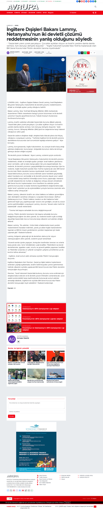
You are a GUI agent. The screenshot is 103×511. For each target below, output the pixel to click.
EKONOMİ (32, 12)
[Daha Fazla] (88, 52)
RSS (10, 498)
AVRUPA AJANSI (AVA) (86, 475)
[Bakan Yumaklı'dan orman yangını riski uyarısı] (17, 356)
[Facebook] (8, 490)
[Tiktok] (26, 490)
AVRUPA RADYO (84, 477)
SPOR (45, 12)
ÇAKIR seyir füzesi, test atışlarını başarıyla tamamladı (76, 506)
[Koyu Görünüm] (93, 13)
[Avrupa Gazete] (23, 6)
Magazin (50, 12)
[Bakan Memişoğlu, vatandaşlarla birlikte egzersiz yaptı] (17, 374)
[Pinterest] (14, 490)
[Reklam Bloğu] (36, 447)
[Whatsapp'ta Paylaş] (85, 52)
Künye (63, 479)
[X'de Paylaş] (82, 52)
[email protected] (25, 486)
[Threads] (29, 490)
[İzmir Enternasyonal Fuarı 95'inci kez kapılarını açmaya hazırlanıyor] (56, 356)
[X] (11, 490)
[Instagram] (17, 490)
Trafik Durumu (43, 477)
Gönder (11, 416)
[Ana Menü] (95, 13)
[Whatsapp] (31, 490)
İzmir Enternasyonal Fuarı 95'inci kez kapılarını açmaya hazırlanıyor (55, 364)
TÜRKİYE (17, 12)
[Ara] (95, 7)
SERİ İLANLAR (65, 477)
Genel (17, 25)
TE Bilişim (93, 498)
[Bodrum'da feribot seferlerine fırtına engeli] (56, 374)
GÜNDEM (10, 12)
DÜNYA (38, 12)
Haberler (10, 25)
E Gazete (73, 12)
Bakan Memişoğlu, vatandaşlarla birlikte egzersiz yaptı (15, 382)
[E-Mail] (18, 341)
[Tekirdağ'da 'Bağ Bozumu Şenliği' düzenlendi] (36, 356)
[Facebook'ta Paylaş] (79, 52)
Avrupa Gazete (23, 338)
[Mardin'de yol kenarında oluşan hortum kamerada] (36, 374)
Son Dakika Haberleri (45, 482)
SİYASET (24, 12)
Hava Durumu (43, 475)
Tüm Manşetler (43, 481)
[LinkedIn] (20, 490)
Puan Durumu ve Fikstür (45, 479)
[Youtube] (23, 490)
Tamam (67, 502)
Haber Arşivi (42, 484)
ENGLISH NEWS (65, 475)
